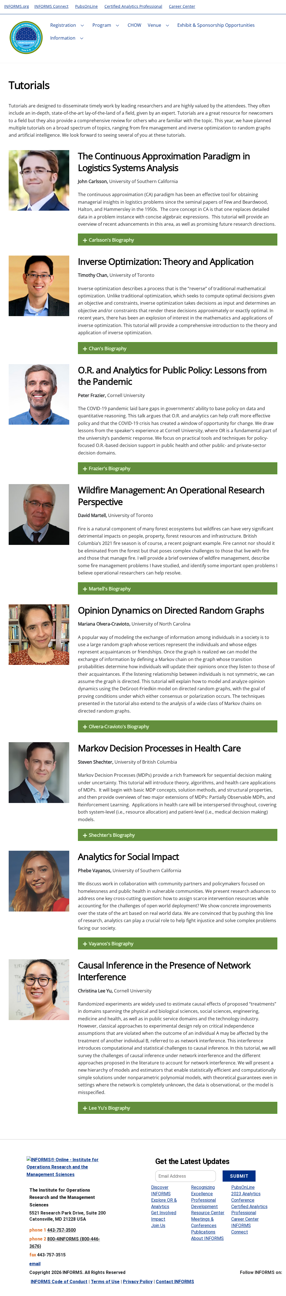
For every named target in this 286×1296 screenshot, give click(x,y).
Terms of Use (105, 1281)
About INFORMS (207, 1238)
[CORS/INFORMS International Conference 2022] (26, 52)
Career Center (245, 1219)
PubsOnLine (243, 1187)
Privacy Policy (137, 1281)
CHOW (134, 25)
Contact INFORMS (175, 1281)
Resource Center (207, 1212)
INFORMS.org (16, 6)
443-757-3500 (61, 1230)
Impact (158, 1219)
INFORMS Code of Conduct (59, 1281)
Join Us (158, 1225)
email (34, 1263)
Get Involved (163, 1212)
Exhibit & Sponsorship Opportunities (216, 25)
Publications (203, 1232)
